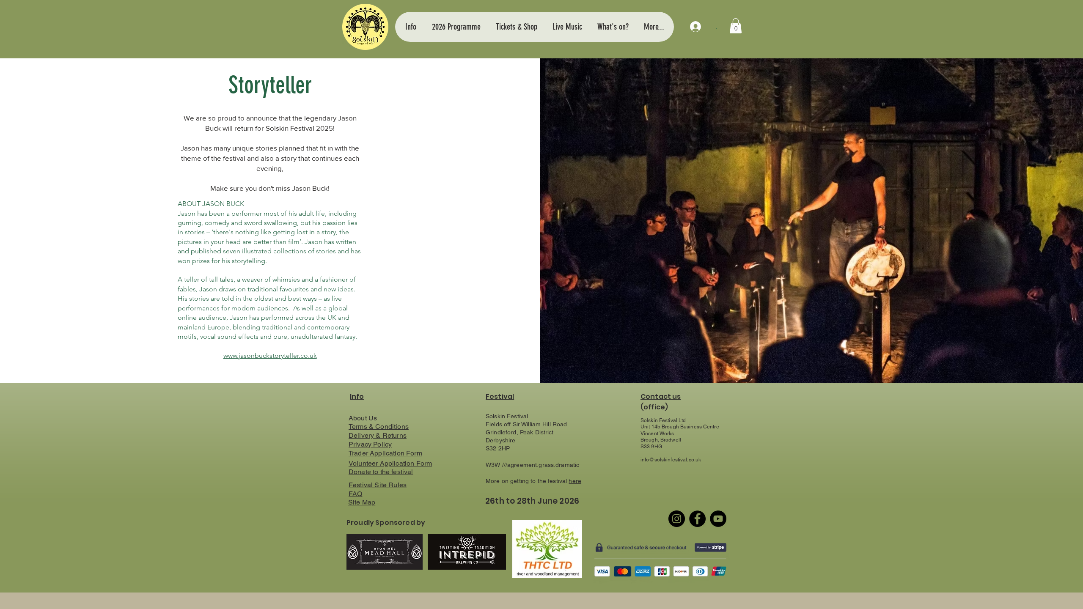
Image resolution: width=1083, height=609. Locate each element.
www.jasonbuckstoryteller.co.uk (270, 355)
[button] (410, 26)
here (575, 480)
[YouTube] (718, 518)
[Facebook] (697, 518)
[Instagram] (676, 518)
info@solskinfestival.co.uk (670, 460)
